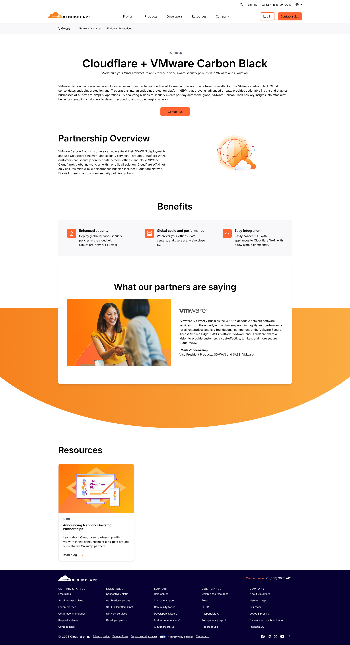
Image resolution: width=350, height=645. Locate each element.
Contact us (175, 112)
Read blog (70, 555)
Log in (267, 16)
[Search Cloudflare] (242, 5)
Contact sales (290, 16)
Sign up (252, 4)
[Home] (70, 16)
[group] (175, 324)
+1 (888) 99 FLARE (278, 578)
